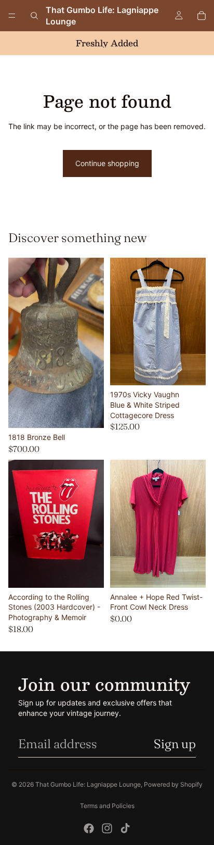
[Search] (34, 15)
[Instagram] (107, 828)
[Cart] (201, 15)
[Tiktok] (125, 828)
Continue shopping (107, 163)
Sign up (175, 743)
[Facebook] (89, 828)
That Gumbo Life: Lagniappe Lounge (88, 784)
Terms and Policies (107, 806)
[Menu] (12, 16)
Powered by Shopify (173, 784)
